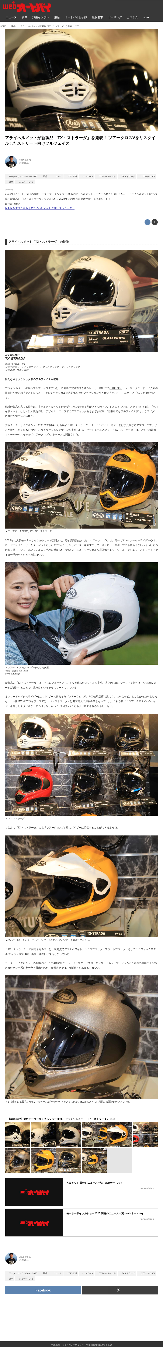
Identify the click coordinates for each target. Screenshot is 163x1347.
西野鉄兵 (24, 163)
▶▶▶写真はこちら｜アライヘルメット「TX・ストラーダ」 (39, 208)
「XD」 (138, 392)
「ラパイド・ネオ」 (120, 392)
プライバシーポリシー (73, 1345)
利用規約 (55, 1345)
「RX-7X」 (116, 388)
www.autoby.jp (12, 673)
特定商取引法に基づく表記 (99, 1345)
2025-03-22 (25, 160)
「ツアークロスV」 (42, 434)
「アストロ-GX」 (33, 392)
